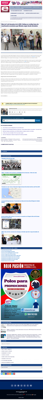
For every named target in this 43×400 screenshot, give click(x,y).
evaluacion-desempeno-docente (8, 362)
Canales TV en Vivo (36, 7)
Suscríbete (12, 7)
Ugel (25, 61)
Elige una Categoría (6, 343)
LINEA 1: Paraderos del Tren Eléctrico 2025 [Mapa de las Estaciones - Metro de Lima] (19, 172)
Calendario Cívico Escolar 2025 (8, 158)
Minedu (33, 56)
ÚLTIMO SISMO (14, 15)
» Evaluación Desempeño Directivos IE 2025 (10, 258)
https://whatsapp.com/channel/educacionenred (15, 104)
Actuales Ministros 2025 (16, 10)
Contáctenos (17, 7)
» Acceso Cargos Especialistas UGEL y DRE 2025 (11, 255)
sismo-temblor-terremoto (7, 349)
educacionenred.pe (4, 95)
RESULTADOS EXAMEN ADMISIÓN (26, 7)
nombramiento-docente (6, 353)
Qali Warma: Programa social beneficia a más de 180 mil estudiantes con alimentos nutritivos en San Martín (18, 131)
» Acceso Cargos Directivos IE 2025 (8, 254)
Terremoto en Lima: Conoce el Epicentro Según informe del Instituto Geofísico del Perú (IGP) (20, 186)
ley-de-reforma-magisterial (7, 360)
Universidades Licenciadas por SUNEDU (17, 8)
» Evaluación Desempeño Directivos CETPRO (10, 256)
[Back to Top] (21, 389)
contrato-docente (5, 354)
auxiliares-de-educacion (6, 358)
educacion (14, 21)
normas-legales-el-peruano (7, 351)
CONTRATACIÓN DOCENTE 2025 (32, 13)
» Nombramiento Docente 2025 (7, 260)
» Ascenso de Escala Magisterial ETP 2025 (9, 252)
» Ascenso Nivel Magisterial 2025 (8, 251)
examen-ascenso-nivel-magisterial (8, 356)
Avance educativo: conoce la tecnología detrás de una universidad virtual (13, 127)
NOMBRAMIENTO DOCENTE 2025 (17, 13)
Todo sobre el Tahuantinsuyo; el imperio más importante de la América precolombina (15, 134)
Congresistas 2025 (27, 10)
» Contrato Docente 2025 (6, 250)
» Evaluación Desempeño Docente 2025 (9, 259)
